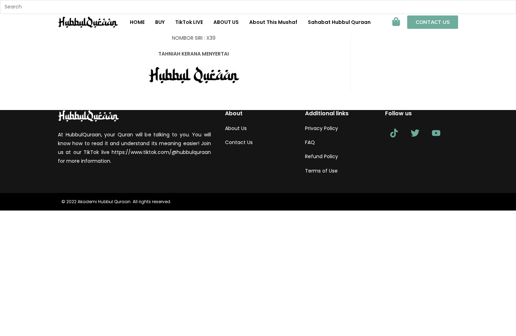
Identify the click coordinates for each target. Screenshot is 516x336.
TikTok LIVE (189, 22)
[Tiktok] (394, 133)
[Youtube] (436, 133)
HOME (137, 22)
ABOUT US (226, 22)
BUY (160, 22)
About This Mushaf (273, 22)
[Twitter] (415, 133)
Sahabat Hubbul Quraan (339, 22)
